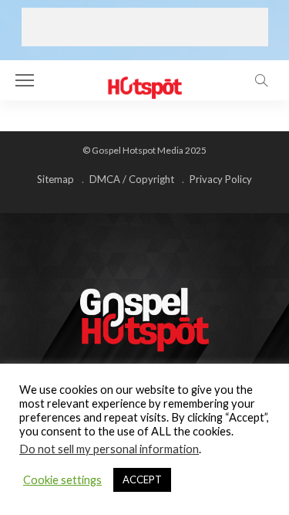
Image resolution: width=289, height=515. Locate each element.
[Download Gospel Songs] (144, 78)
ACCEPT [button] (142, 479)
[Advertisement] (145, 27)
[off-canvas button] (24, 80)
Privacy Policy (221, 179)
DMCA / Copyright (131, 179)
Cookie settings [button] (62, 479)
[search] (261, 80)
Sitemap (55, 179)
